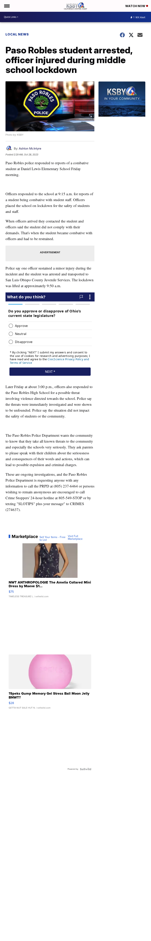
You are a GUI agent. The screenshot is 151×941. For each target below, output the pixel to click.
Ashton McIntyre (30, 148)
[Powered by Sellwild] (85, 769)
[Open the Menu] (6, 6)
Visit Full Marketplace (75, 537)
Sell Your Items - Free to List (52, 538)
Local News (17, 34)
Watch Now (135, 6)
